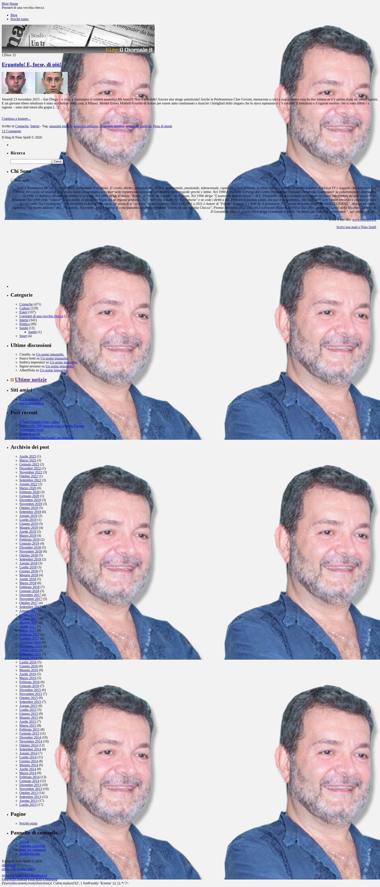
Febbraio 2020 (29, 492)
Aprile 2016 (27, 674)
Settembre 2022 (30, 480)
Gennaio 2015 (29, 733)
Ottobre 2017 (28, 603)
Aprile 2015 (27, 721)
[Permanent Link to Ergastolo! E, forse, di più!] (35, 93)
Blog (14, 15)
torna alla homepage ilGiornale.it (24, 875)
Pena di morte (162, 126)
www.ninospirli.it (364, 219)
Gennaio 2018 (29, 591)
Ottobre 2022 (28, 476)
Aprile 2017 (27, 626)
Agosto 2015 (28, 706)
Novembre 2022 (30, 472)
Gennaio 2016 (29, 686)
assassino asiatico (112, 126)
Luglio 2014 (28, 757)
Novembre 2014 (30, 741)
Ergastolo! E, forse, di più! (31, 64)
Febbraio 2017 (29, 634)
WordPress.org (29, 854)
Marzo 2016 (27, 678)
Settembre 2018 (30, 559)
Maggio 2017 (28, 622)
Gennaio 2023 (29, 464)
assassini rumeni (60, 126)
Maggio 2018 (28, 575)
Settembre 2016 (30, 654)
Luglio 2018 (28, 567)
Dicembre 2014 (30, 737)
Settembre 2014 (30, 749)
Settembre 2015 (30, 702)
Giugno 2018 (28, 571)
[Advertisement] (44, 260)
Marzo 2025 (27, 460)
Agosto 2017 (28, 611)
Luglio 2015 (28, 710)
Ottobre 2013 (28, 793)
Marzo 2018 (27, 583)
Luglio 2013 (28, 805)
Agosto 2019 (28, 516)
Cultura (24, 308)
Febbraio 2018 (29, 587)
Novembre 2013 (30, 789)
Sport (23, 336)
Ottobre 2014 (28, 745)
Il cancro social (29, 434)
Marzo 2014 (27, 773)
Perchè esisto (20, 19)
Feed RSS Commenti (42, 879)
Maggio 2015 (28, 717)
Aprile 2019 (27, 531)
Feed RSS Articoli (14, 879)
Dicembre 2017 (30, 595)
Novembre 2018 (30, 551)
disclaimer (9, 865)
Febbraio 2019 (29, 539)
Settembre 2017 (30, 607)
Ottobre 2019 (28, 508)
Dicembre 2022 (30, 468)
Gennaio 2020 (29, 496)
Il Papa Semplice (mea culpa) (39, 422)
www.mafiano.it (30, 399)
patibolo (145, 126)
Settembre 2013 (30, 797)
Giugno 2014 (28, 761)
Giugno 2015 (28, 713)
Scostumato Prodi (31, 430)
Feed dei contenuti (32, 846)
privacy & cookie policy (18, 869)
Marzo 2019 (27, 535)
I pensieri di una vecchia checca (41, 316)
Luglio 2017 (28, 615)
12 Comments (11, 131)
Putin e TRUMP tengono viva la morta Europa (51, 426)
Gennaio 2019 (29, 543)
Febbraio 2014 (29, 777)
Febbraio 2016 (29, 682)
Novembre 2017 (30, 599)
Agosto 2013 (28, 801)
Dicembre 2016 (30, 642)
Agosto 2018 (28, 563)
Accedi (24, 842)
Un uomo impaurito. (50, 354)
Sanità (23, 328)
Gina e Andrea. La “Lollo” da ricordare (46, 438)
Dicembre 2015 (30, 690)
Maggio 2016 (28, 670)
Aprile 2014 (27, 769)
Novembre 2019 (30, 504)
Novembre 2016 (30, 646)
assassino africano (85, 126)
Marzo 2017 (27, 630)
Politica (24, 324)
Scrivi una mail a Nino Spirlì (356, 227)
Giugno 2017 (28, 619)
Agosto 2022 (28, 484)
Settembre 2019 (30, 512)
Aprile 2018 (27, 579)
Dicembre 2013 (30, 785)
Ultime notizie (31, 379)
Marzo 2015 (27, 725)
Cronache (22, 126)
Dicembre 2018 (30, 547)
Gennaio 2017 (29, 638)
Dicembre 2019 (30, 500)
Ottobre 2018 (28, 555)
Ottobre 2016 (28, 650)
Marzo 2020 (27, 488)
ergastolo (132, 126)
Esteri (23, 312)
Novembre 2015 (30, 694)
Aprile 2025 (27, 456)
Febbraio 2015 (29, 729)
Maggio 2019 (28, 527)
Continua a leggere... (16, 118)
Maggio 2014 (28, 765)
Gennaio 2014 (29, 781)
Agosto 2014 (28, 753)
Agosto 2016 (28, 658)
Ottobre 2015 (28, 698)
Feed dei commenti (32, 850)
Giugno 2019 (28, 524)
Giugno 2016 (28, 666)
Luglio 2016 (28, 662)
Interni (34, 126)
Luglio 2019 (28, 520)
